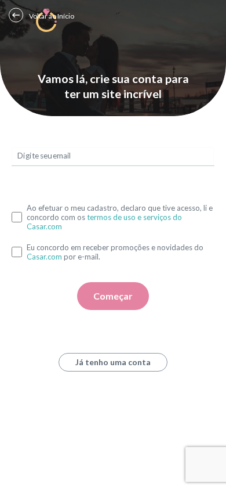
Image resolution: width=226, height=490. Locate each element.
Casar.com (44, 256)
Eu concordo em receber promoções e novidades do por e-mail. (115, 252)
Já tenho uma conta (113, 362)
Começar (113, 295)
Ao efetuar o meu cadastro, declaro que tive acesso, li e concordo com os (120, 217)
